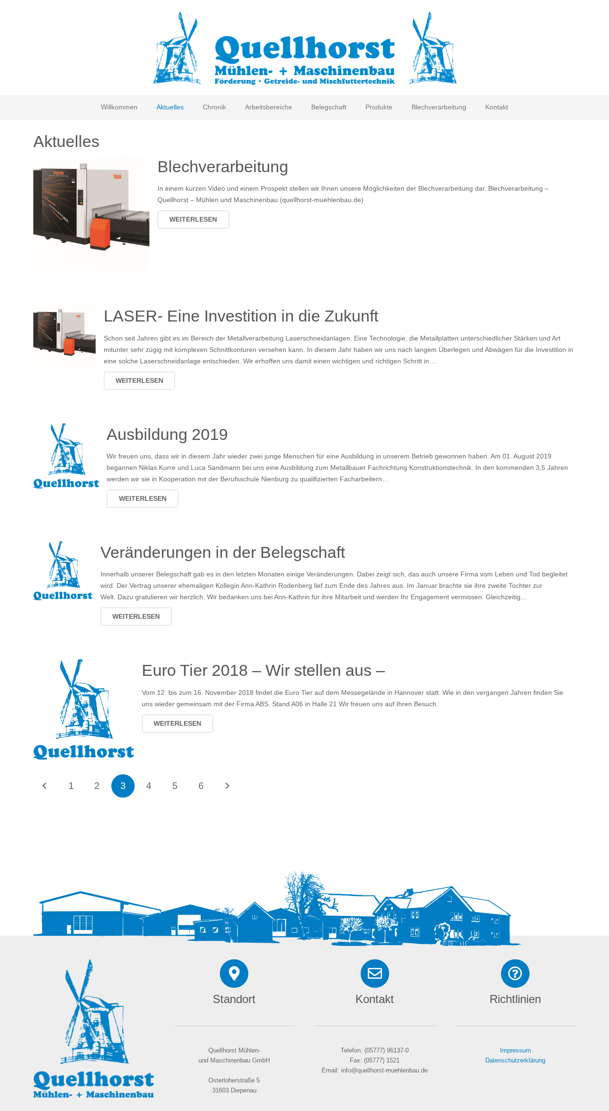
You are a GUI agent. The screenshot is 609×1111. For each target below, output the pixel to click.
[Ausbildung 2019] (66, 429)
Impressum (515, 1050)
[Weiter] (226, 786)
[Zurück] (45, 786)
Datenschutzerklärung (515, 1060)
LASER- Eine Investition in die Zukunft (241, 316)
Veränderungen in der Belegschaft (222, 552)
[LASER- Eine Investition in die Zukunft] (64, 310)
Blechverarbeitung (222, 166)
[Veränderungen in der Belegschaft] (62, 547)
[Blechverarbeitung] (91, 161)
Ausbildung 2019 (167, 434)
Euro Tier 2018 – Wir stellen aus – (263, 670)
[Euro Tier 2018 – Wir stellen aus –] (83, 665)
